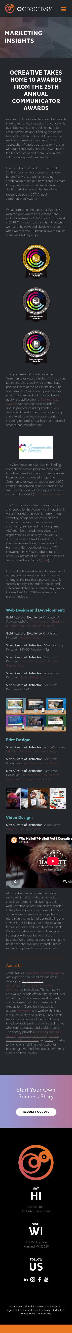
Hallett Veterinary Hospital (23, 829)
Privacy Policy (28, 1313)
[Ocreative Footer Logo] (36, 1146)
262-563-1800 (36, 1207)
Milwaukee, (24, 1011)
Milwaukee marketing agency (44, 973)
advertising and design (32, 1036)
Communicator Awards (49, 494)
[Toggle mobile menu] (64, 9)
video (49, 1040)
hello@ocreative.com (36, 1211)
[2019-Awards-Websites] (36, 699)
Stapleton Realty (30, 638)
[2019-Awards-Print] (36, 790)
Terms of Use (44, 1313)
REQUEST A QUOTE (36, 1111)
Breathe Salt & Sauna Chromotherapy (33, 751)
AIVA (45, 560)
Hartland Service (30, 677)
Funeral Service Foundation (39, 763)
